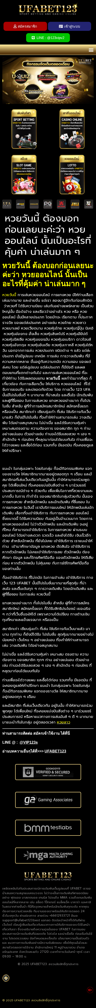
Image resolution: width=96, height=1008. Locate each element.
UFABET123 (55, 751)
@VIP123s (29, 742)
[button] (91, 50)
